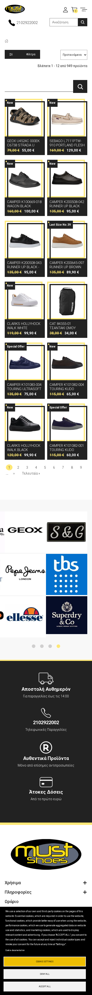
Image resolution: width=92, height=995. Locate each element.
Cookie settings (45, 961)
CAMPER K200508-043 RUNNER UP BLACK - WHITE (25, 249)
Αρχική (6, 41)
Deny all (45, 974)
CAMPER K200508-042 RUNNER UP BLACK (67, 188)
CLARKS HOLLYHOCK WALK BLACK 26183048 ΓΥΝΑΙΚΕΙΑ (25, 432)
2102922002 (27, 22)
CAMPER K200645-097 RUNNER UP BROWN (67, 249)
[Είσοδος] (65, 10)
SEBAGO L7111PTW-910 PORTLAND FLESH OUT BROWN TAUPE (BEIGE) (67, 127)
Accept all (45, 986)
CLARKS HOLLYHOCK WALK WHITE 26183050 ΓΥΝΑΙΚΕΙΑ (25, 310)
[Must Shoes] (15, 10)
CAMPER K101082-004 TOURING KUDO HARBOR (67, 371)
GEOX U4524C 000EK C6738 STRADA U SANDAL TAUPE (25, 127)
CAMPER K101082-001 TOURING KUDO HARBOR (67, 432)
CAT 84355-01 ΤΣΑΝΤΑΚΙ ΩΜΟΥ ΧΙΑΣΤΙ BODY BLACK (67, 310)
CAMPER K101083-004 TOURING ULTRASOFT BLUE (25, 371)
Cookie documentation (15, 950)
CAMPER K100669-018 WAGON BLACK (25, 188)
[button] (33, 646)
